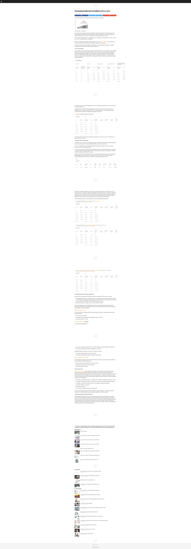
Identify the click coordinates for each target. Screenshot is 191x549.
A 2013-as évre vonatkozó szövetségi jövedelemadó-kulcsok (89, 455)
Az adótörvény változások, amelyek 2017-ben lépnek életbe (89, 439)
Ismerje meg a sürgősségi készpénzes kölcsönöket (88, 524)
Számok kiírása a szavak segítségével (86, 503)
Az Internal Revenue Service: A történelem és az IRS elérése (89, 444)
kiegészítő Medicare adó (80, 310)
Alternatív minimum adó (79, 321)
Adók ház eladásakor (83, 431)
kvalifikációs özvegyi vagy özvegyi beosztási (92, 270)
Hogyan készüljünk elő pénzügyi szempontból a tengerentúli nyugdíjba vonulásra (93, 507)
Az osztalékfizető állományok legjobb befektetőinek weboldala (90, 494)
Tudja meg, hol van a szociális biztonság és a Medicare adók (89, 484)
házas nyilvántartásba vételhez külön (90, 225)
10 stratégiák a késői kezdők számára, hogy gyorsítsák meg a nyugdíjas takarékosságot (94, 520)
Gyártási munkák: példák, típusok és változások (87, 529)
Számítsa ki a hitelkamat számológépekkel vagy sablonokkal (89, 475)
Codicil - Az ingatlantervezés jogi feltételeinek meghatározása (90, 490)
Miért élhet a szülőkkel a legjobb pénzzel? (86, 533)
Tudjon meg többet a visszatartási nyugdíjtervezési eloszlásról (90, 435)
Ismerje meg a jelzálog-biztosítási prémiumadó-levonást (89, 459)
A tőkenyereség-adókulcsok (79, 371)
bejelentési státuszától (103, 41)
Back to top (95, 544)
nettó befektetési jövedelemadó (81, 357)
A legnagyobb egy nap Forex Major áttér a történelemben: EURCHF (90, 471)
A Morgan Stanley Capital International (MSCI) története (89, 511)
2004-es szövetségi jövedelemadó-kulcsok (87, 448)
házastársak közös (81, 270)
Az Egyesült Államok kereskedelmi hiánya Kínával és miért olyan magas (91, 516)
